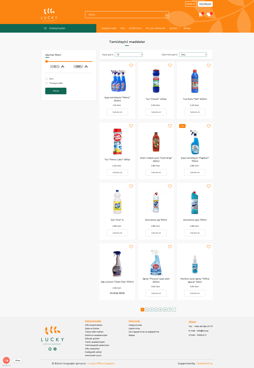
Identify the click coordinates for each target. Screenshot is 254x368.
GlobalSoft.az (204, 363)
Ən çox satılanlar (156, 28)
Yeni (122, 28)
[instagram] (55, 349)
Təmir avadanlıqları (95, 342)
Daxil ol (190, 4)
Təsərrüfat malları (94, 332)
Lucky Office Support (101, 363)
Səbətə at (117, 112)
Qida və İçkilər (92, 328)
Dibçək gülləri (92, 338)
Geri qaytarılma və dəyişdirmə (144, 332)
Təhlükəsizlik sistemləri (97, 345)
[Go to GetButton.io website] (6, 365)
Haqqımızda (108, 28)
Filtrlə (56, 91)
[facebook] (50, 349)
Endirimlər (135, 28)
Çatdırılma (134, 328)
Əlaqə (187, 28)
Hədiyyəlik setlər (93, 352)
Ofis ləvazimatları (94, 325)
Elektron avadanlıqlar (96, 335)
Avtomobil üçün (93, 355)
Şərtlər (173, 28)
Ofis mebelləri (92, 348)
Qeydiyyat (205, 4)
